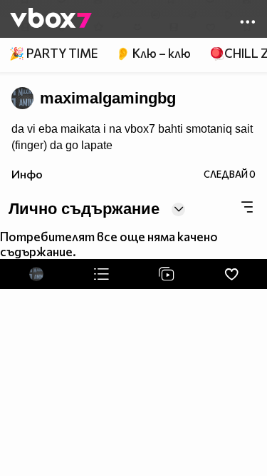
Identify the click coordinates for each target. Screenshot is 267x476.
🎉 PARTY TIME (53, 53)
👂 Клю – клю (153, 53)
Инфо (27, 174)
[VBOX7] (51, 19)
